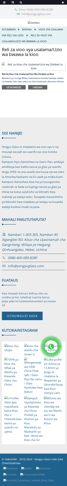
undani (37, 87)
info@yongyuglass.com (36, 14)
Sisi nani (12, 133)
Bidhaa (27, 29)
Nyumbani (9, 29)
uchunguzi (14, 87)
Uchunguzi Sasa (22, 316)
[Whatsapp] (51, 346)
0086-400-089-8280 (22, 258)
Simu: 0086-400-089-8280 (36, 9)
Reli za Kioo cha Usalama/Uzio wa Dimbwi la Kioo (28, 74)
